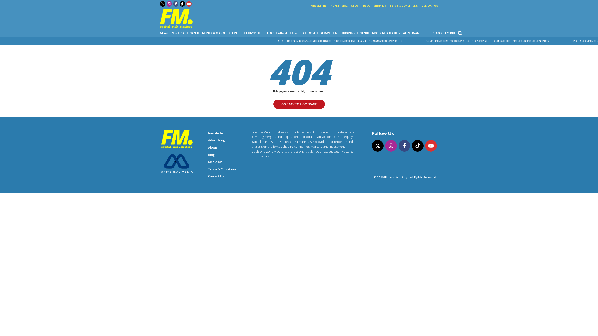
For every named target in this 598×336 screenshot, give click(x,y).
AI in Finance (413, 33)
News (164, 33)
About (355, 5)
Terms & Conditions (404, 5)
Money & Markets (216, 33)
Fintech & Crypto (246, 33)
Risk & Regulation (386, 33)
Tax (303, 33)
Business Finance (356, 33)
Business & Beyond (440, 33)
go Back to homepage (299, 104)
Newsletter (319, 5)
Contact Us (429, 5)
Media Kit (380, 5)
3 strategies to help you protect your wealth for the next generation (474, 41)
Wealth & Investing (324, 33)
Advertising (339, 5)
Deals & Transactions (280, 33)
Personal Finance (185, 33)
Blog (366, 5)
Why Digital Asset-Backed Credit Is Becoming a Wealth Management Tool (326, 41)
